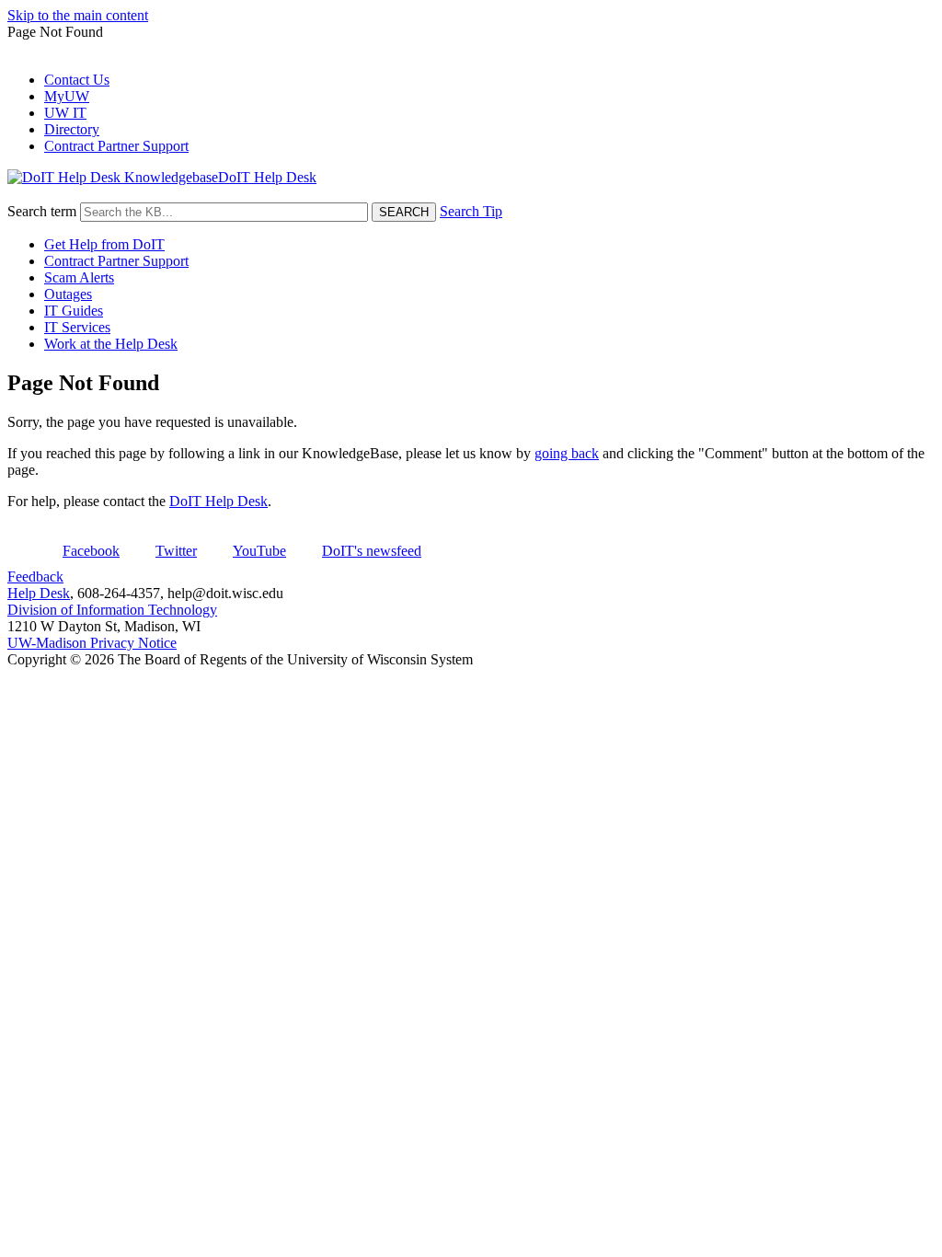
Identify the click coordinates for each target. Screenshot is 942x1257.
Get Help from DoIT (104, 244)
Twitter (176, 551)
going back (566, 453)
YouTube (259, 551)
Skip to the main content (77, 15)
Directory (71, 129)
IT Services (77, 327)
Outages (68, 294)
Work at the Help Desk (111, 344)
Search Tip (471, 211)
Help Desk (38, 593)
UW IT (65, 113)
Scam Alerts (79, 277)
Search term (41, 211)
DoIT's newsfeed (371, 551)
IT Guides (73, 310)
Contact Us (76, 79)
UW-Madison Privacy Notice (92, 643)
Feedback (35, 576)
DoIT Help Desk (218, 501)
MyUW (66, 96)
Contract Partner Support (116, 146)
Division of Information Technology (112, 609)
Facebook (91, 551)
